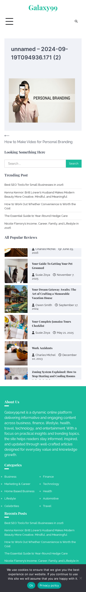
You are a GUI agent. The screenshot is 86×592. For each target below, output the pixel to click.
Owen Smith (44, 289)
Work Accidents (42, 333)
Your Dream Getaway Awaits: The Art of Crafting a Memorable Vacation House (54, 278)
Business (10, 476)
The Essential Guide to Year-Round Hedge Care (36, 216)
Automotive (51, 498)
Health (47, 491)
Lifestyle (10, 498)
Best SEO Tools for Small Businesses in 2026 (34, 184)
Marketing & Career (17, 484)
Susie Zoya (43, 259)
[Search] (76, 21)
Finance (48, 476)
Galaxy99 (43, 7)
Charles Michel (46, 340)
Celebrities (11, 506)
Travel (47, 506)
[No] (80, 578)
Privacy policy (49, 585)
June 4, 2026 (65, 372)
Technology (51, 484)
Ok (31, 585)
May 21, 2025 (65, 317)
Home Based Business (19, 491)
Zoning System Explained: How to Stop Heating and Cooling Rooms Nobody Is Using (54, 361)
